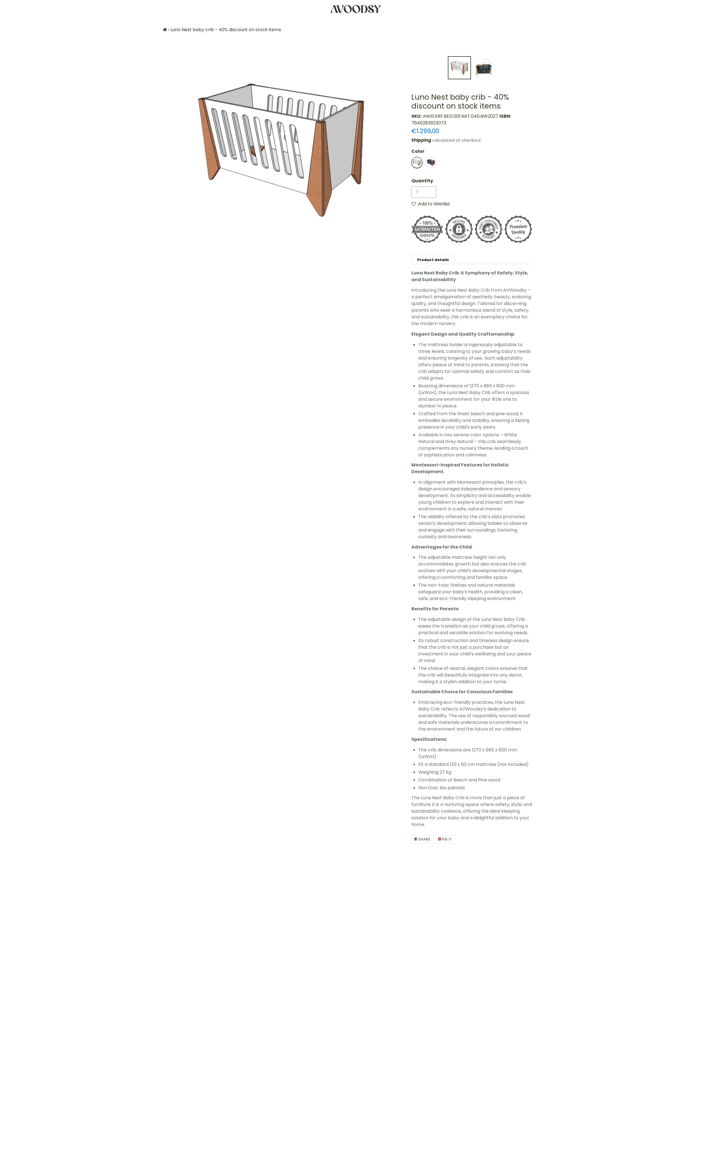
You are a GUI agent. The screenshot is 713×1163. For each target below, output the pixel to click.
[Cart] (704, 9)
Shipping (421, 140)
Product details (433, 259)
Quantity (422, 181)
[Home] (165, 29)
